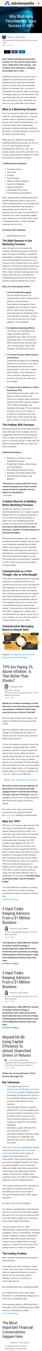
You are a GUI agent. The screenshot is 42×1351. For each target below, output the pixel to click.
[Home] (19, 3)
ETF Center (14, 1060)
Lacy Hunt (10, 815)
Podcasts (13, 929)
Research (11, 37)
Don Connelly (24, 1342)
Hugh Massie (20, 37)
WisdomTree (24, 1060)
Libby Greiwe (23, 929)
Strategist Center (16, 687)
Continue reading (10, 899)
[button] (7, 51)
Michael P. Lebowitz (12, 690)
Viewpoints (14, 1342)
